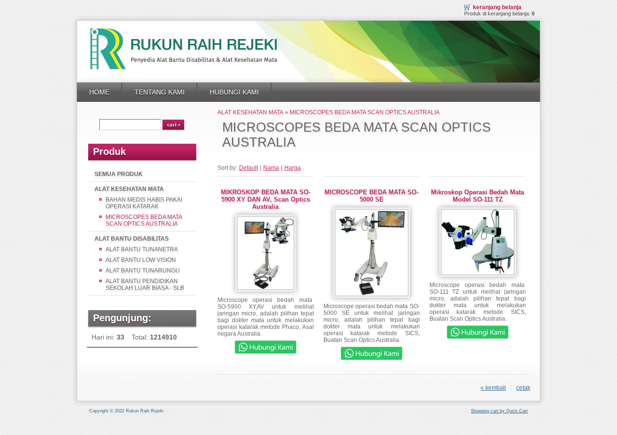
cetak (523, 387)
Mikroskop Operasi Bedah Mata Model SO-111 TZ (477, 196)
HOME (99, 92)
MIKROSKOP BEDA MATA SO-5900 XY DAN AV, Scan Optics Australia (265, 199)
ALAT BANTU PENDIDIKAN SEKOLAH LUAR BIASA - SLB (145, 284)
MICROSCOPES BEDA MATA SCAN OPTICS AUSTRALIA (144, 220)
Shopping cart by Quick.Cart (499, 410)
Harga (292, 167)
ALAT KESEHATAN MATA (129, 189)
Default (248, 167)
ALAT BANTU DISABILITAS (131, 238)
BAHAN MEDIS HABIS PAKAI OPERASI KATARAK (144, 203)
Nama (271, 167)
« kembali (493, 387)
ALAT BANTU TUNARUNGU (143, 270)
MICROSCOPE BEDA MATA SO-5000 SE (371, 196)
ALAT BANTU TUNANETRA (142, 249)
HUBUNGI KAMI (234, 92)
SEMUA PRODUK (118, 174)
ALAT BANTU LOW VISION (141, 260)
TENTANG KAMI (159, 92)
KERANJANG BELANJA (497, 7)
